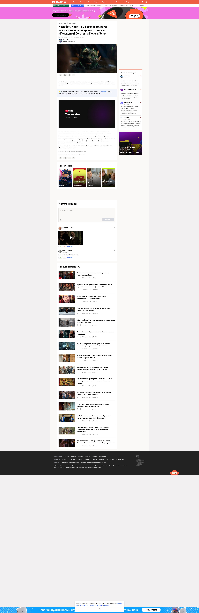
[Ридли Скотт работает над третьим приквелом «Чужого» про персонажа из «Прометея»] (87, 346)
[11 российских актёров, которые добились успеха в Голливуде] (87, 334)
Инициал (101, 459)
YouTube (94, 459)
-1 (64, 246)
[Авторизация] (146, 2)
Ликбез (95, 301)
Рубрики (73, 456)
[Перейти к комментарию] (130, 80)
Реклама (103, 185)
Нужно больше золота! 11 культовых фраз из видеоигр (130, 97)
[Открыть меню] (114, 227)
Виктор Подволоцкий (68, 39)
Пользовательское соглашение (70, 462)
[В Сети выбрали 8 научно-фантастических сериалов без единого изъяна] (87, 322)
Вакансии (94, 456)
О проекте (66, 456)
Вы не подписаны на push (117, 459)
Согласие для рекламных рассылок (64, 467)
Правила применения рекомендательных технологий (69, 465)
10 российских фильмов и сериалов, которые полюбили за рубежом (130, 84)
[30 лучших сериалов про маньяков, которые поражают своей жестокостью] (87, 406)
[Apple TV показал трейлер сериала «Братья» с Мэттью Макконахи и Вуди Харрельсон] (87, 418)
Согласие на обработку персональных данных (114, 465)
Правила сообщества (93, 465)
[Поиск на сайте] (139, 2)
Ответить (69, 246)
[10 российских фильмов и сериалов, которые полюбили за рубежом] (87, 275)
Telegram (64, 459)
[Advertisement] (87, 194)
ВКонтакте (72, 459)
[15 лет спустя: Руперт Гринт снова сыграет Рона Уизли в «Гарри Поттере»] (87, 358)
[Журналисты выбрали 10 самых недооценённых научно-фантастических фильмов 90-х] (87, 287)
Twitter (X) (80, 459)
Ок (99, 609)
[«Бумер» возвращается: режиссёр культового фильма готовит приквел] (87, 311)
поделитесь (103, 92)
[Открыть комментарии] (80, 278)
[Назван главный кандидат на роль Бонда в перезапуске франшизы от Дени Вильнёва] (87, 370)
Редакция (87, 456)
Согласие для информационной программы (88, 467)
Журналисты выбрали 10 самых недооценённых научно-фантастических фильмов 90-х (129, 112)
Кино (90, 277)
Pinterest (87, 459)
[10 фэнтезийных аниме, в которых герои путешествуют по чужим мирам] (87, 299)
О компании (102, 456)
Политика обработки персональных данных (93, 462)
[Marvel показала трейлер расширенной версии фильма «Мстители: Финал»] (87, 395)
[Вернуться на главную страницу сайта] (57, 2)
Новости (95, 289)
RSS (107, 459)
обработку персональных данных (99, 605)
